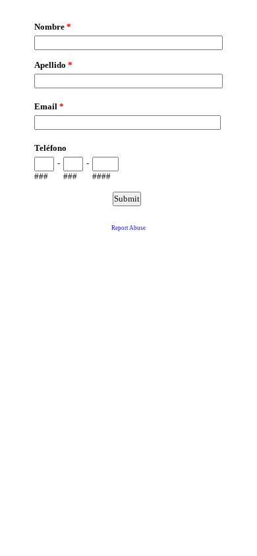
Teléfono (50, 148)
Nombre (52, 27)
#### (101, 176)
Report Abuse (128, 228)
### (41, 176)
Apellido (53, 65)
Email (49, 106)
